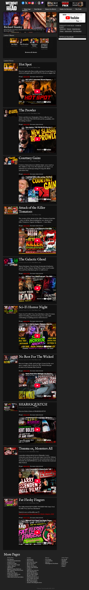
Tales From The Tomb (13, 565)
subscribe (26, 77)
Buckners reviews (32, 580)
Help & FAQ (30, 561)
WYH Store (65, 562)
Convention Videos (12, 575)
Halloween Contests (33, 570)
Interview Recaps (32, 562)
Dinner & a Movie (50, 9)
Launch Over (11, 562)
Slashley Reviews (32, 575)
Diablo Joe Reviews (66, 9)
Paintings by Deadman (51, 563)
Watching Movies (32, 571)
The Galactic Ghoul (32, 259)
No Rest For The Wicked (36, 357)
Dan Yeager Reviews (33, 578)
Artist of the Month (32, 567)
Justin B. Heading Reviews (34, 582)
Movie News (30, 565)
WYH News (30, 559)
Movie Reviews (31, 563)
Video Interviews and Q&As (15, 577)
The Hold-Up (11, 571)
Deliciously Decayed (33, 577)
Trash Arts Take (12, 563)
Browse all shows (31, 52)
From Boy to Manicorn (13, 574)
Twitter (64, 565)
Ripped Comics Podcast (14, 569)
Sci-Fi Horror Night (33, 307)
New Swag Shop (77, 31)
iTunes (61, 31)
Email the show (76, 29)
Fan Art (47, 562)
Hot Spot (14, 44)
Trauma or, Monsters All (35, 449)
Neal (39, 67)
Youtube (64, 561)
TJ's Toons (48, 559)
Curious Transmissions (14, 561)
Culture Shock (11, 566)
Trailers (29, 569)
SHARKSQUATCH (33, 404)
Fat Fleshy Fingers (31, 500)
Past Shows (37, 9)
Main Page (27, 9)
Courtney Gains (34, 45)
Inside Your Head (12, 573)
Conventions (48, 561)
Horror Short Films (32, 574)
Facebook (64, 559)
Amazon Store (68, 31)
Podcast (69, 29)
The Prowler (24, 44)
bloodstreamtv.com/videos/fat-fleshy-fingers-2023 (36, 514)
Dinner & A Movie (32, 566)
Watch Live (63, 29)
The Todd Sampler (32, 581)
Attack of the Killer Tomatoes (44, 45)
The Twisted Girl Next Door (15, 570)
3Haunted (10, 567)
